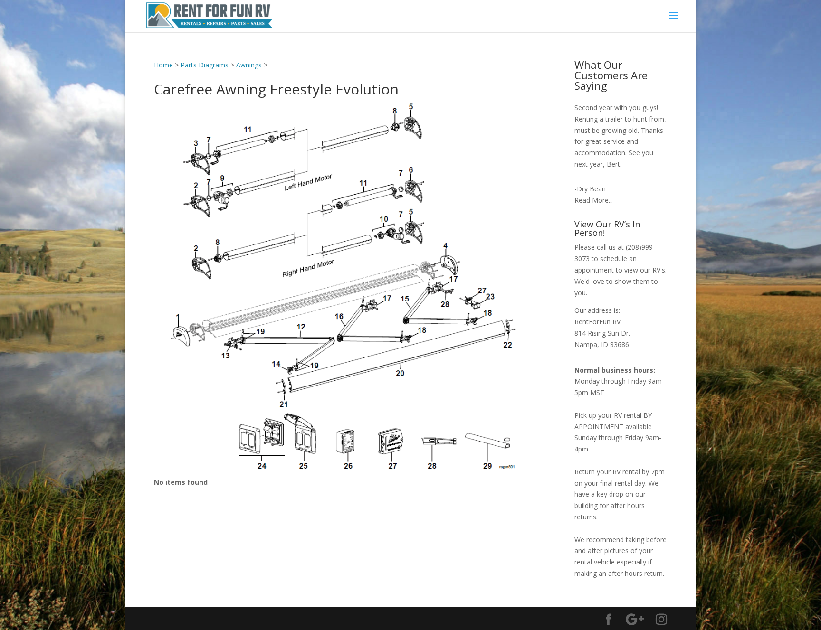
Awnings (249, 64)
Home (163, 64)
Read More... (593, 200)
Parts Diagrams (205, 64)
